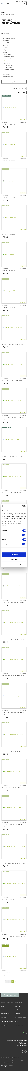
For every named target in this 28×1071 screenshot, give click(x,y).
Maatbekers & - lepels (9, 56)
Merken (3, 1006)
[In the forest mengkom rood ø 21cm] (14, 734)
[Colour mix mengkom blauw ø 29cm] (14, 327)
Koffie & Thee (6, 74)
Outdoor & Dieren (7, 43)
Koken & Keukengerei (8, 69)
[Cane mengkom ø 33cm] (14, 290)
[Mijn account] (25, 3)
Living (4, 50)
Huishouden (6, 40)
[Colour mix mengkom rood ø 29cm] (14, 439)
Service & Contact (19, 1025)
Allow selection (14, 559)
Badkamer (5, 47)
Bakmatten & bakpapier (9, 58)
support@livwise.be (22, 1042)
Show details (20, 550)
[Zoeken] (21, 3)
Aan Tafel (5, 45)
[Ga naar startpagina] (3, 3)
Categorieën (4, 10)
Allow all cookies (14, 554)
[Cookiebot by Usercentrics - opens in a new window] (20, 506)
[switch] (24, 535)
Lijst (24, 92)
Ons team (17, 1009)
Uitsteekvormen (8, 67)
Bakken (3, 12)
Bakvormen (7, 63)
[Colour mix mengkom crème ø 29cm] (14, 364)
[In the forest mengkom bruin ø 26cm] (14, 476)
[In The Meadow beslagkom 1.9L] (14, 771)
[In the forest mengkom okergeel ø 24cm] (14, 695)
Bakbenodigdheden (8, 65)
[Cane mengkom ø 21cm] (14, 107)
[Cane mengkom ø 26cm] (14, 181)
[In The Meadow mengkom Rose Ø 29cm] (14, 883)
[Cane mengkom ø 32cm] (14, 254)
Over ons (17, 1006)
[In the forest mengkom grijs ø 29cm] (14, 586)
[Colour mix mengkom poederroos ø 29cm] (14, 400)
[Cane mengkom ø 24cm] (14, 144)
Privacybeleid (4, 1025)
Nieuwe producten (5, 1013)
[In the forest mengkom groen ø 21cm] (14, 622)
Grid (19, 92)
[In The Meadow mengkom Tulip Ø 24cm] (14, 919)
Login (16, 1021)
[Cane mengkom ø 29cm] (14, 217)
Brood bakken (7, 54)
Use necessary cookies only (14, 564)
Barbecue (5, 72)
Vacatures (17, 1013)
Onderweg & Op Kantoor (9, 38)
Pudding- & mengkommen (8, 14)
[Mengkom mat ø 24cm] (14, 956)
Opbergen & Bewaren (8, 76)
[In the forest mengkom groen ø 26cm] (14, 659)
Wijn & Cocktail (6, 36)
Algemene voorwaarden (7, 1021)
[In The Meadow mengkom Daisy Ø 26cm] (14, 846)
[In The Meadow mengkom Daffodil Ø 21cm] (14, 807)
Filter (14, 81)
